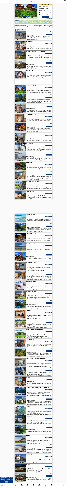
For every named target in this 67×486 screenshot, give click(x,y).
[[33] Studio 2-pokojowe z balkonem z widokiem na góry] (20, 362)
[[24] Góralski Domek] (20, 275)
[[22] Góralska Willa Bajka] (20, 256)
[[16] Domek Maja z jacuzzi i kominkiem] (20, 185)
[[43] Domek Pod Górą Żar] (20, 458)
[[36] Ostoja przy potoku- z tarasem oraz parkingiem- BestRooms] (20, 391)
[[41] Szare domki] (20, 439)
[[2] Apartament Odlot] (20, 45)
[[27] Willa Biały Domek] (20, 304)
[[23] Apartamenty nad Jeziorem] (20, 266)
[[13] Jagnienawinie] (20, 156)
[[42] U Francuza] (20, 448)
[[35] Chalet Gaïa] (20, 381)
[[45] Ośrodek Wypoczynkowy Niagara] (20, 477)
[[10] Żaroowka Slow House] (20, 127)
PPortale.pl (4, 485)
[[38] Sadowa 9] (20, 410)
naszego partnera (42, 270)
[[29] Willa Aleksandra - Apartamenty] (20, 324)
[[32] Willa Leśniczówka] (20, 352)
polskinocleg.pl (34, 1)
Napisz (66, 485)
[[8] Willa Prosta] (20, 108)
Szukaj (45, 16)
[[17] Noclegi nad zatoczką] (20, 195)
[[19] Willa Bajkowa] (20, 227)
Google (12, 477)
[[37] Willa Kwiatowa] (20, 400)
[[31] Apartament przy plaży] (20, 343)
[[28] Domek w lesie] (20, 314)
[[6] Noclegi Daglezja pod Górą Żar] (20, 89)
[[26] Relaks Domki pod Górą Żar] (20, 295)
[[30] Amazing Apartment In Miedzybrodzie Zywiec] (20, 333)
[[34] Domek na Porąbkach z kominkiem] (20, 372)
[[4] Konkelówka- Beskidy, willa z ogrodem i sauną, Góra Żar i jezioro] (20, 64)
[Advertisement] (33, 206)
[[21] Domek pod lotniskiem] (20, 247)
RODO (4, 480)
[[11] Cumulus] (20, 137)
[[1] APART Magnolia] (20, 35)
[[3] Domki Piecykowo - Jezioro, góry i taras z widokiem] (20, 55)
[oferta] (17, 39)
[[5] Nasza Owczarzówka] (20, 74)
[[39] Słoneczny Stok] (20, 420)
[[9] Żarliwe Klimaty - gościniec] (20, 118)
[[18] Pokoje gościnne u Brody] (20, 218)
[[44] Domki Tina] (20, 468)
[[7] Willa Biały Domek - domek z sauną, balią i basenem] (20, 99)
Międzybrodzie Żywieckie (18, 32)
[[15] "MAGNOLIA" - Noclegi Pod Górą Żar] (20, 175)
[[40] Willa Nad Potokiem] (20, 429)
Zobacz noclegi (48, 43)
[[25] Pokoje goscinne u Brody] (20, 285)
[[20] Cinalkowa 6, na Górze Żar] (20, 237)
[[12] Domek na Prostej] (20, 147)
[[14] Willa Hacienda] (20, 166)
